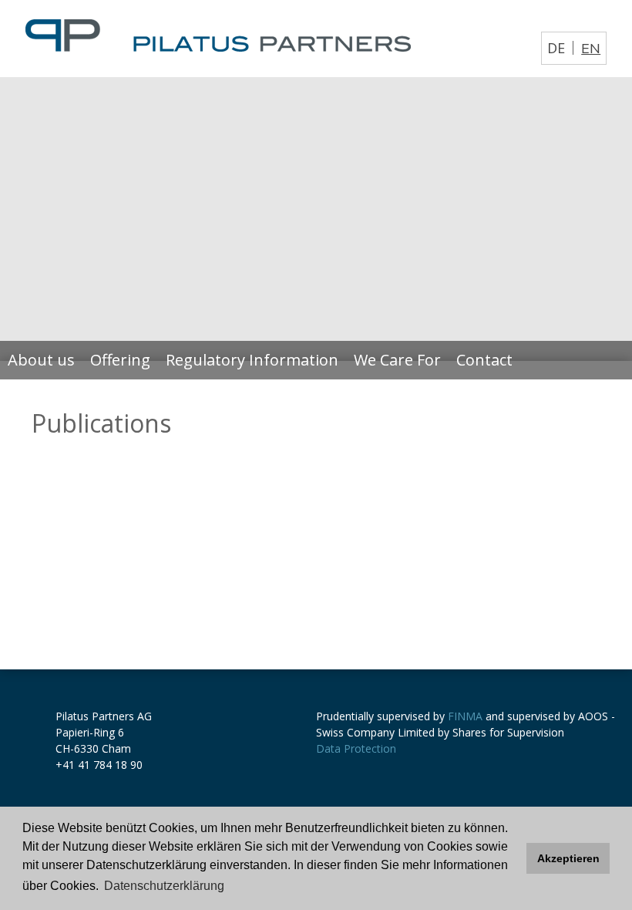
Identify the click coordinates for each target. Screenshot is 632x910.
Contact (484, 359)
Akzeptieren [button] (568, 858)
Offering (120, 359)
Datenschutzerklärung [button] (164, 885)
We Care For (397, 359)
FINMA (465, 716)
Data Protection (356, 748)
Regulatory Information (252, 359)
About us (41, 359)
